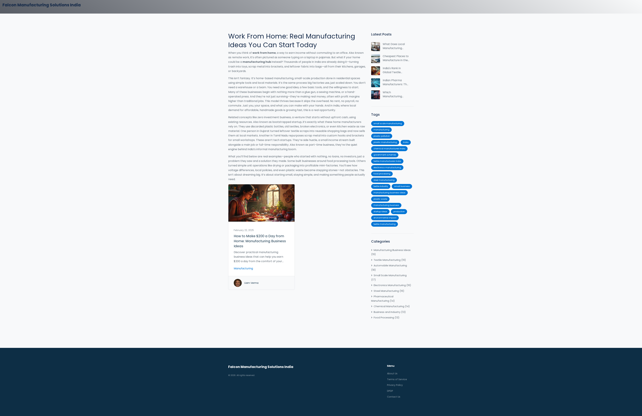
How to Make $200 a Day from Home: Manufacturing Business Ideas (260, 241)
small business (402, 186)
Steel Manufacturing (389, 291)
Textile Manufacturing (390, 260)
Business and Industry (390, 312)
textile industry (380, 186)
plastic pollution (381, 136)
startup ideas (380, 211)
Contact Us (393, 396)
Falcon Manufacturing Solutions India (42, 5)
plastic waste (380, 199)
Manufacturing (243, 268)
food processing (381, 173)
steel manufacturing (384, 180)
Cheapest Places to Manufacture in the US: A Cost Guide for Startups (396, 58)
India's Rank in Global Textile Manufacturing (392, 70)
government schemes (384, 154)
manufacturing (381, 129)
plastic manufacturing (385, 142)
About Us (392, 373)
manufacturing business (386, 205)
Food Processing (386, 317)
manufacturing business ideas (389, 192)
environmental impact (384, 217)
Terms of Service (397, 379)
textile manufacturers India (387, 161)
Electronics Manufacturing (392, 285)
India (405, 142)
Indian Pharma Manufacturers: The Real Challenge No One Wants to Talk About (395, 82)
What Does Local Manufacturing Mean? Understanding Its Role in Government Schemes (396, 46)
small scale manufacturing (387, 123)
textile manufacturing (384, 224)
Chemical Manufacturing (392, 306)
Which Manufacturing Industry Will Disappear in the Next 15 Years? (393, 94)
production (399, 211)
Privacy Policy (395, 385)
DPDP (390, 391)
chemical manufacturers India (389, 148)
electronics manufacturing (387, 167)
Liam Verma (251, 283)
